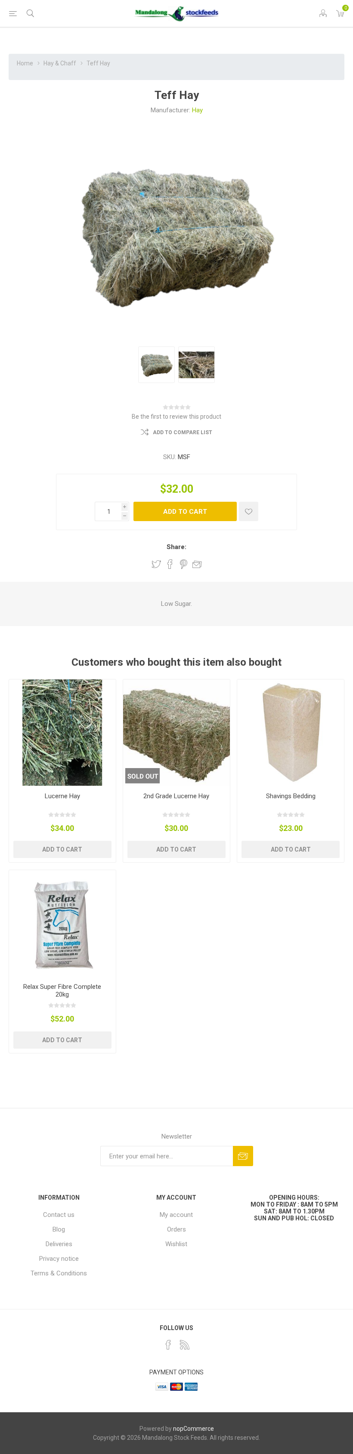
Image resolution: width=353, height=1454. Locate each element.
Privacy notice (59, 1259)
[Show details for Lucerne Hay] (62, 732)
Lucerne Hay (62, 796)
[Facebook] (168, 1345)
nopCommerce (193, 1428)
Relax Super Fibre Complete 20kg (62, 990)
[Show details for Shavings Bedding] (290, 732)
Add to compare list (182, 432)
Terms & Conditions (59, 1273)
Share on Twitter (156, 564)
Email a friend (197, 564)
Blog (59, 1229)
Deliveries (59, 1244)
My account (176, 1215)
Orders (176, 1229)
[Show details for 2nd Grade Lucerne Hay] (176, 732)
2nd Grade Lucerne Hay (176, 796)
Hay (197, 110)
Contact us (58, 1215)
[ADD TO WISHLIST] (248, 511)
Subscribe (243, 1156)
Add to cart (185, 512)
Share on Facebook (170, 564)
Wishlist (176, 1244)
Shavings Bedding (291, 796)
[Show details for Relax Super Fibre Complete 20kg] (62, 923)
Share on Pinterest (183, 564)
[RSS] (185, 1345)
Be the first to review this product (176, 416)
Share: (176, 547)
